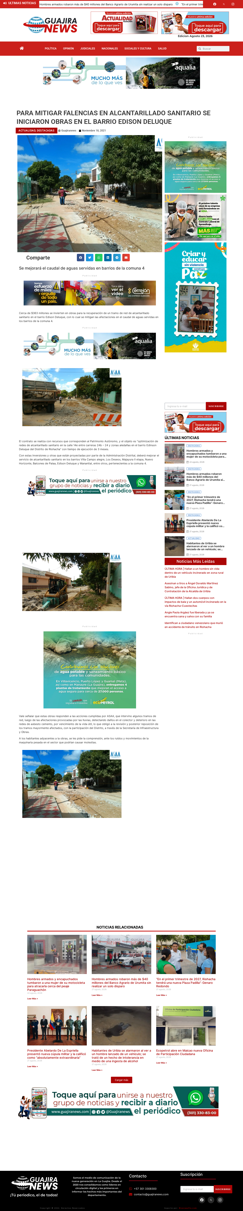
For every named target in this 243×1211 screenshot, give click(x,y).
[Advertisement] (121, 97)
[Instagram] (233, 4)
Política (51, 48)
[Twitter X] (224, 4)
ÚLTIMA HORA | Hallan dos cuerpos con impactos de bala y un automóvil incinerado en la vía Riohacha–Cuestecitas (195, 601)
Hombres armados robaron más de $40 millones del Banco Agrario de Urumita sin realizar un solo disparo (121, 982)
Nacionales (110, 48)
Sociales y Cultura (137, 48)
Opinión (68, 48)
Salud (162, 48)
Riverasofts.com (188, 1208)
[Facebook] (215, 4)
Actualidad (27, 130)
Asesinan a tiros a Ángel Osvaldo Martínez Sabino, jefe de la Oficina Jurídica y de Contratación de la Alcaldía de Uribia (191, 587)
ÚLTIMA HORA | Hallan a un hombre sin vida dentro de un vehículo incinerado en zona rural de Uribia (194, 572)
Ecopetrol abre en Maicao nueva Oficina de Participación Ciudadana (184, 1052)
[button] (80, 257)
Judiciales (87, 48)
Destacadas (45, 130)
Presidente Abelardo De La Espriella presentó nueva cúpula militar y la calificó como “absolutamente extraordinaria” (56, 1054)
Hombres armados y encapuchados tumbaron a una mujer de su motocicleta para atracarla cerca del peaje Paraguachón (56, 984)
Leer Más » (32, 998)
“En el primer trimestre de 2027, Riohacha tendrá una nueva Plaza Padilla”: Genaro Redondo (116, 4)
